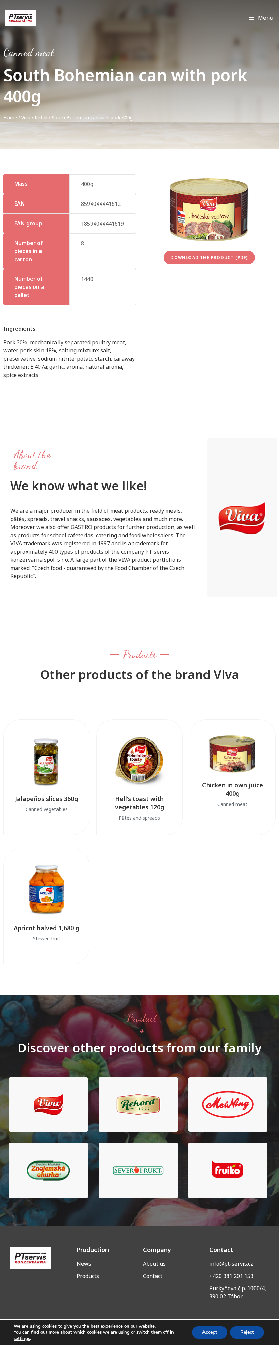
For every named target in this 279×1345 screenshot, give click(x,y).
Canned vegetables (47, 809)
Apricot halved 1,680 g (46, 928)
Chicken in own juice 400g (232, 789)
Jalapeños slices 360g (46, 798)
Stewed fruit (46, 938)
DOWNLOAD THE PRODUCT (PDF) (209, 257)
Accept (209, 1332)
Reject (247, 1332)
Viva (25, 117)
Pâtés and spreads (139, 818)
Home (10, 117)
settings (22, 1338)
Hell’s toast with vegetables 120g (139, 802)
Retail (41, 117)
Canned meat (28, 52)
